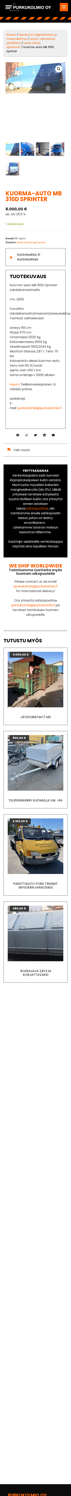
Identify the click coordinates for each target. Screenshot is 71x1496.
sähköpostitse (37, 508)
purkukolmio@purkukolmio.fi (39, 408)
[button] (64, 7)
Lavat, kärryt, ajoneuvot (31, 242)
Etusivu (11, 35)
